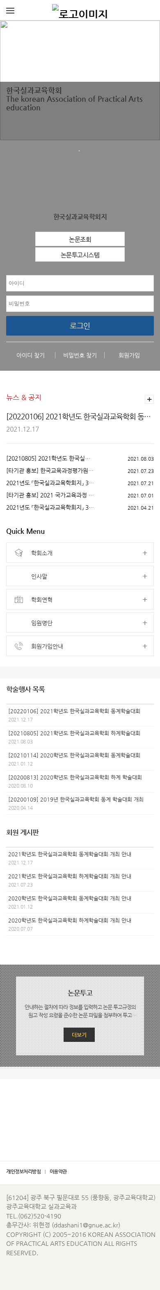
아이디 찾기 (30, 355)
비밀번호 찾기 (80, 355)
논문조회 (80, 239)
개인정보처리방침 (23, 1171)
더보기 (79, 1035)
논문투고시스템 (80, 254)
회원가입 (129, 355)
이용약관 (58, 1171)
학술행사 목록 (25, 689)
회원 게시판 (22, 832)
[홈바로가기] (80, 10)
